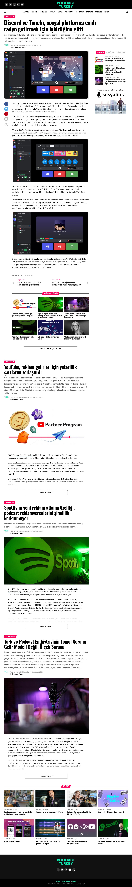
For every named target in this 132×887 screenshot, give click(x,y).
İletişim (106, 12)
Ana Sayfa (26, 12)
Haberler (44, 12)
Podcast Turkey (20, 47)
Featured (29, 275)
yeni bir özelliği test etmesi (19, 592)
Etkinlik (52, 12)
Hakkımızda (34, 12)
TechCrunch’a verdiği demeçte (46, 130)
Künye (58, 882)
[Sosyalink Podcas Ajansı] (110, 113)
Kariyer (60, 12)
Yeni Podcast (69, 12)
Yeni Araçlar (80, 12)
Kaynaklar (89, 12)
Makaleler (98, 12)
